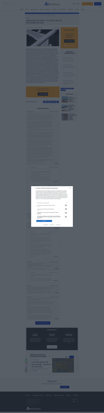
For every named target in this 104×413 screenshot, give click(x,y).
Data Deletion (46, 224)
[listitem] (52, 203)
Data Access (52, 224)
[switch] (65, 205)
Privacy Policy (58, 224)
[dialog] (52, 206)
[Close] (71, 188)
